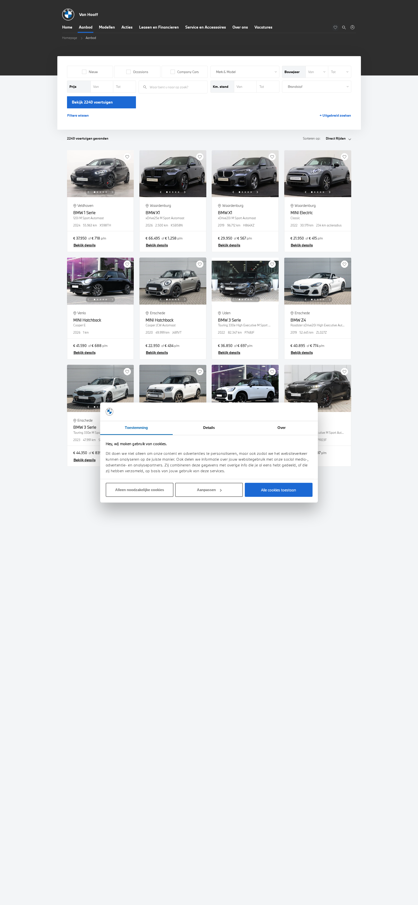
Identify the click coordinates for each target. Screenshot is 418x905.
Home (67, 27)
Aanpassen (206, 490)
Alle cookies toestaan (278, 489)
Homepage (69, 38)
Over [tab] (281, 428)
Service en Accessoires (205, 27)
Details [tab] (209, 428)
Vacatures (263, 27)
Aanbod (85, 27)
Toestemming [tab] (136, 428)
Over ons (240, 27)
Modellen (107, 27)
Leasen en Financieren (159, 27)
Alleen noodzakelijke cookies (139, 490)
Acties (127, 27)
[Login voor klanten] (352, 27)
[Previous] (88, 192)
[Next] (112, 192)
